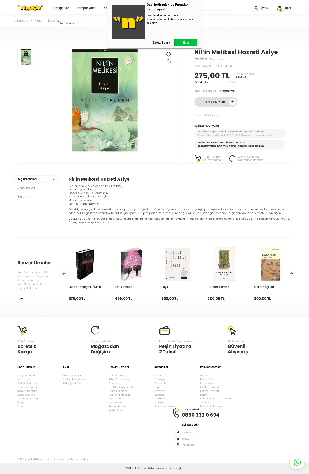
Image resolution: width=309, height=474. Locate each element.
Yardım (21, 406)
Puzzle (204, 395)
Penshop (159, 391)
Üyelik (264, 8)
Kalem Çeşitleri (209, 391)
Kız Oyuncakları (209, 387)
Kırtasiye (159, 379)
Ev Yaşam (160, 402)
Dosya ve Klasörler (120, 395)
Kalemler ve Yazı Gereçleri (216, 398)
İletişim (21, 402)
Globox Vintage (207, 146)
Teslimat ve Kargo (28, 398)
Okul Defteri (116, 398)
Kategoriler (61, 8)
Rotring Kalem (117, 406)
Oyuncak (159, 383)
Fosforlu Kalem (118, 391)
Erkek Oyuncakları (119, 379)
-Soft (130, 468)
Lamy (203, 375)
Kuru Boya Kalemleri (212, 406)
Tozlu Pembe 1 (124, 287)
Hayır (164, 287)
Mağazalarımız (26, 375)
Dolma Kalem (117, 375)
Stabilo (204, 402)
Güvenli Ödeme (27, 387)
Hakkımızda (24, 379)
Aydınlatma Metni (74, 379)
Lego (157, 387)
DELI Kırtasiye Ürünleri (122, 387)
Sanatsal (159, 395)
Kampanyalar (86, 8)
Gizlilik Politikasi (72, 375)
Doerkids (114, 383)
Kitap (157, 375)
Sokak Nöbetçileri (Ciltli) (85, 287)
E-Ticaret (141, 468)
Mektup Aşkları (264, 287)
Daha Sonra (161, 42)
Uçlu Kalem (116, 402)
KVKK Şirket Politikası (75, 383)
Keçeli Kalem (208, 379)
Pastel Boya (207, 383)
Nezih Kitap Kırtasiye (30, 8)
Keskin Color (116, 410)
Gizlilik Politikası (26, 383)
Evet (186, 42)
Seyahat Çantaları (165, 406)
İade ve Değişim (27, 391)
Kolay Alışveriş (26, 395)
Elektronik (160, 398)
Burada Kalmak (218, 287)
